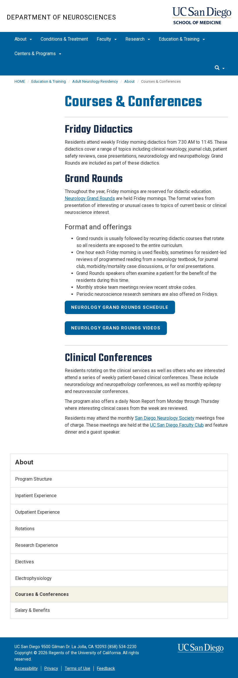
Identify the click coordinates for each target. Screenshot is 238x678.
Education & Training (180, 39)
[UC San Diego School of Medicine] (201, 15)
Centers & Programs (36, 53)
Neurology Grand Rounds (90, 198)
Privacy (51, 668)
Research (135, 39)
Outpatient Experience (37, 512)
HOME (20, 81)
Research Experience (36, 545)
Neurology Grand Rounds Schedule (119, 307)
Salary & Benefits (32, 610)
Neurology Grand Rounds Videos (116, 328)
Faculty (104, 39)
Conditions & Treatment (64, 39)
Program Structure (33, 479)
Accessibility (26, 668)
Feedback (106, 668)
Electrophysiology (33, 578)
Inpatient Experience (36, 495)
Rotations (25, 528)
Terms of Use (77, 668)
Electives (24, 562)
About (21, 39)
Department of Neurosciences (61, 17)
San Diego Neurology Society (164, 418)
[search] (220, 68)
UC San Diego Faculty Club (177, 425)
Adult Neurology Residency (95, 81)
